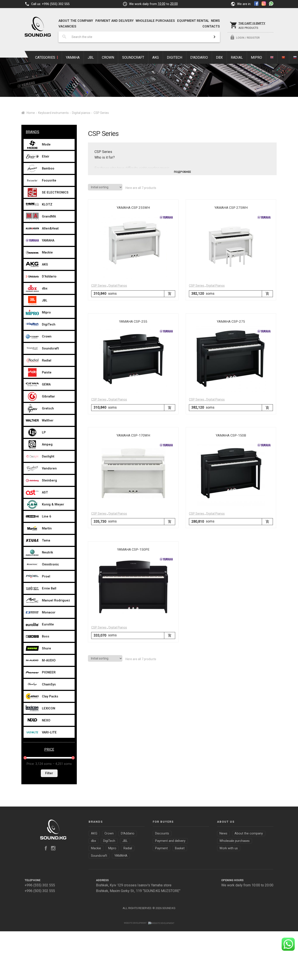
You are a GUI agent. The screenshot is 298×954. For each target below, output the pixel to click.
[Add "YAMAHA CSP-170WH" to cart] (169, 521)
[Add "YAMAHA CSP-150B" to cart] (267, 521)
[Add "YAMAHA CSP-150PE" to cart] (169, 635)
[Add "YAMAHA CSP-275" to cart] (267, 407)
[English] (272, 57)
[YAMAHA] (166, 217)
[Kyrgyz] (283, 57)
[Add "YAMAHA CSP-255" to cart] (169, 407)
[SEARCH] (214, 36)
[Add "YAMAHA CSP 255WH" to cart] (169, 294)
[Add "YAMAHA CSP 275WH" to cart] (267, 294)
